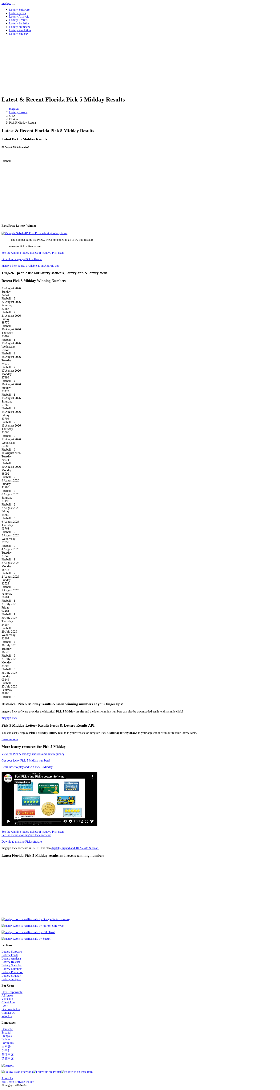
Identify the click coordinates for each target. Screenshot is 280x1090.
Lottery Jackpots (11, 979)
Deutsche (7, 1029)
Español (6, 1032)
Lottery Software (19, 9)
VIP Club (7, 999)
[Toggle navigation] (13, 4)
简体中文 (8, 1054)
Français (7, 1036)
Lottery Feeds (17, 13)
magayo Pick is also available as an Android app (30, 265)
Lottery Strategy (19, 33)
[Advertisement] (116, 65)
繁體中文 (8, 1058)
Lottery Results (18, 20)
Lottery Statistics (19, 23)
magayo (6, 3)
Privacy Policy (25, 1081)
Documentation (11, 1009)
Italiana (6, 1039)
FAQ (5, 1005)
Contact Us (8, 1012)
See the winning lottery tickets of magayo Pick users (33, 252)
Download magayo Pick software (22, 259)
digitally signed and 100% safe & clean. (75, 848)
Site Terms (8, 1081)
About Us (7, 1078)
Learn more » (10, 739)
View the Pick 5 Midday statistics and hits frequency (33, 754)
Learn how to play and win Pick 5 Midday (27, 767)
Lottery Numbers (19, 26)
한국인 (6, 1050)
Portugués (8, 1042)
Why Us (7, 1016)
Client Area (8, 1002)
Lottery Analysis (19, 16)
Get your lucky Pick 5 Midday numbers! (26, 760)
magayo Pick (9, 718)
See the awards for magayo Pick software (26, 835)
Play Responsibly (12, 992)
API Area (7, 995)
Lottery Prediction (20, 30)
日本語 (6, 1046)
